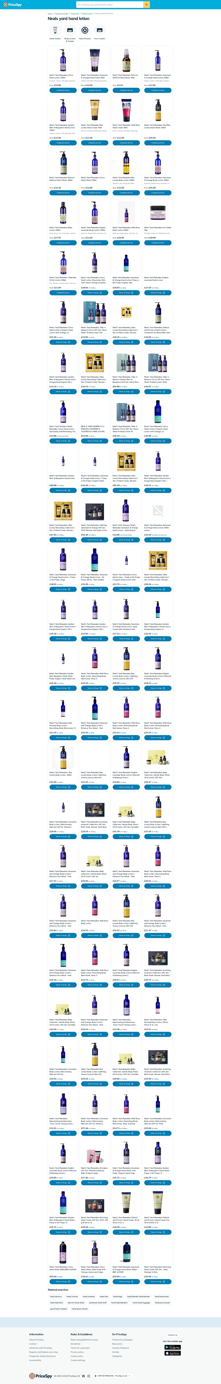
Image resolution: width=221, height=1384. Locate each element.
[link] (63, 70)
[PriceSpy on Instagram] (88, 1376)
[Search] (146, 4)
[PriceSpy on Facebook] (83, 1376)
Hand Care (75, 13)
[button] (172, 1335)
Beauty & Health (61, 13)
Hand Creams (87, 13)
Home (50, 13)
